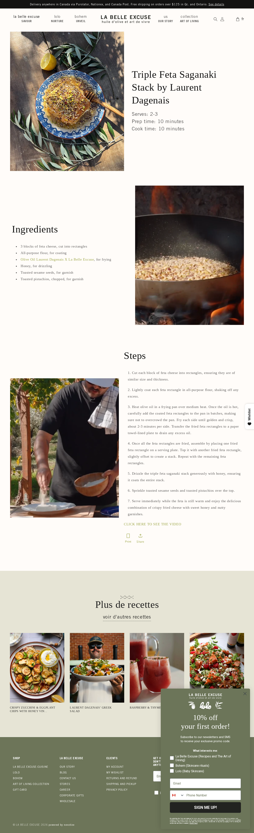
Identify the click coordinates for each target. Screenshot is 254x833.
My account (114, 767)
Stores (65, 784)
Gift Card (20, 790)
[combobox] (177, 795)
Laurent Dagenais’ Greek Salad (91, 709)
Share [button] (140, 542)
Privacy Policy (116, 790)
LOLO (16, 773)
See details (216, 4)
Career (65, 790)
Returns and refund (121, 778)
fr (242, 19)
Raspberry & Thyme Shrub (151, 707)
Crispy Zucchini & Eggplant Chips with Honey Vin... (32, 709)
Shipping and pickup (121, 784)
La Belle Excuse (28, 825)
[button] (28, 19)
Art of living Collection (31, 784)
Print (128, 541)
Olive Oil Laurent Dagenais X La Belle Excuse (57, 259)
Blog (63, 773)
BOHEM (18, 778)
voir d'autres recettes (127, 617)
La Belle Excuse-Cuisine (30, 767)
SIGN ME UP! (205, 807)
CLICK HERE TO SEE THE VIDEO (152, 524)
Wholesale (68, 801)
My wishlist (115, 773)
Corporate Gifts (72, 796)
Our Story (67, 767)
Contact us (68, 778)
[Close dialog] (244, 693)
